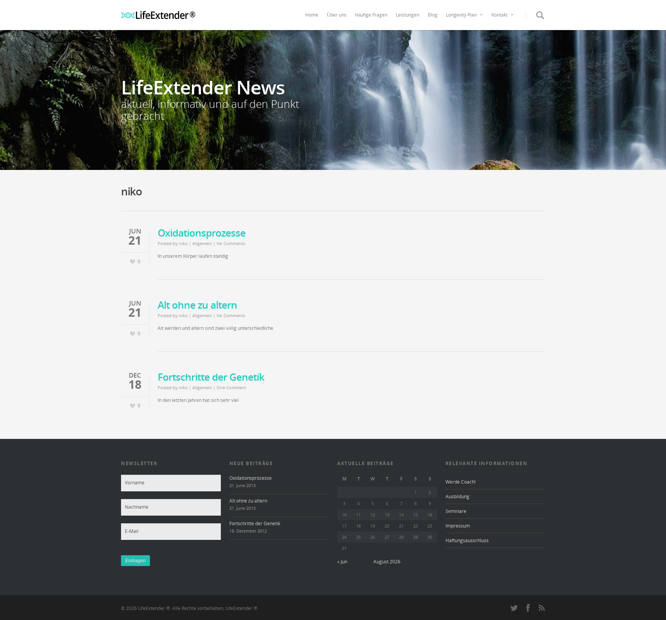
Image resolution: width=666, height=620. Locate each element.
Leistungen (407, 15)
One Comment (231, 387)
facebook (528, 607)
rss (541, 607)
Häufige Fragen (371, 15)
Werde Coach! (461, 482)
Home (311, 15)
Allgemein (202, 243)
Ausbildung (457, 496)
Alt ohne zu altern (197, 305)
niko (183, 243)
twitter (514, 607)
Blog (432, 15)
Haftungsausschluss (467, 540)
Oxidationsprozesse (202, 233)
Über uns (336, 15)
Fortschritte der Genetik (211, 377)
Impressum (458, 526)
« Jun (342, 561)
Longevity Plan (461, 15)
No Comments (231, 243)
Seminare (456, 511)
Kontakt (499, 15)
